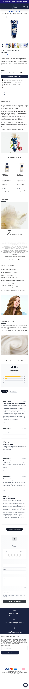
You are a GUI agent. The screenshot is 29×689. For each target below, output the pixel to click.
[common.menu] (2, 7)
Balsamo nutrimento (20, 175)
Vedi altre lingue (13, 391)
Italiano (4, 391)
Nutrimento (5, 177)
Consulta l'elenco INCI (14, 260)
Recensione (5, 575)
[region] (14, 28)
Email (7, 589)
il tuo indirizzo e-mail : (6, 645)
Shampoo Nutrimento (5, 175)
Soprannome (5, 563)
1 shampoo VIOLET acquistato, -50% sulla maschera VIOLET (14, 1)
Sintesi (4, 569)
